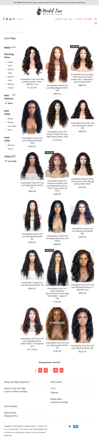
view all (13, 47)
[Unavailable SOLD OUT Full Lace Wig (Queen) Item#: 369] (82, 110)
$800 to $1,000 (10, 86)
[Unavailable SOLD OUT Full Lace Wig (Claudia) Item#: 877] (32, 166)
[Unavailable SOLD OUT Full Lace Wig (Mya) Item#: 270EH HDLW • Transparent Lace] (32, 321)
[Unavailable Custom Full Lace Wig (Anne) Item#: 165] (32, 265)
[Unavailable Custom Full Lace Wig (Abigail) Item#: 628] (57, 64)
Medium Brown (11, 147)
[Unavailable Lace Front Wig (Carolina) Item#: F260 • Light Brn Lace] (32, 61)
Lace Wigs (15, 32)
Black (9, 130)
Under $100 (10, 64)
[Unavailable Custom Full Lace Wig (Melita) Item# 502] (32, 215)
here (10, 435)
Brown (10, 118)
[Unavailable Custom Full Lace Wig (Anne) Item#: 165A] (32, 117)
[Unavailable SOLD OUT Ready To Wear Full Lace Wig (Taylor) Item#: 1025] (57, 114)
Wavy (10, 103)
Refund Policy (10, 412)
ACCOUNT (59, 19)
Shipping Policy (11, 415)
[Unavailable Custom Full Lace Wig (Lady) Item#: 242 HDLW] (57, 216)
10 (55, 370)
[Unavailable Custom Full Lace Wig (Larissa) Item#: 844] (82, 213)
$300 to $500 (10, 71)
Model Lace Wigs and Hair (26, 426)
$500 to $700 (10, 79)
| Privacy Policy (12, 429)
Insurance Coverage (59, 402)
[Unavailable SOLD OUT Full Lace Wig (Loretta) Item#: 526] (57, 323)
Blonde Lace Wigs (11, 124)
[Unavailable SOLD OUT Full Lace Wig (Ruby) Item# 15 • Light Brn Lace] (82, 266)
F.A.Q (53, 388)
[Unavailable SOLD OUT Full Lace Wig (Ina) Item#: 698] (82, 325)
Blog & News (56, 399)
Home (6, 32)
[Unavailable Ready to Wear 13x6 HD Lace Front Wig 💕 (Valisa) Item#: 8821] (82, 164)
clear (14, 95)
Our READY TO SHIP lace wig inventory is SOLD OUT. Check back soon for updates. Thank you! (49, 2)
